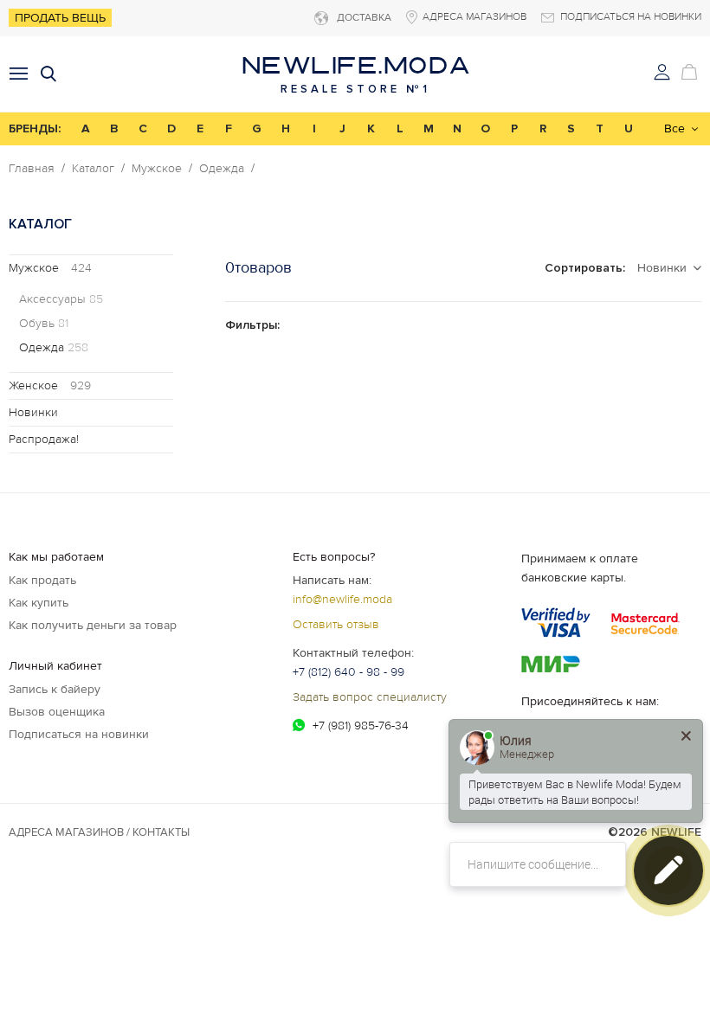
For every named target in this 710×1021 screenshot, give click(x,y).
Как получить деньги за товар (93, 625)
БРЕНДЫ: (35, 128)
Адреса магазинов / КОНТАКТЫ (99, 832)
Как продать (42, 580)
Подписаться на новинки (79, 734)
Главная (32, 169)
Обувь (43, 324)
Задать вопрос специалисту (370, 697)
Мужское (157, 169)
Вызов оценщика (57, 711)
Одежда (221, 169)
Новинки (33, 412)
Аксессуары (61, 299)
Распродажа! (44, 439)
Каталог (93, 169)
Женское (50, 385)
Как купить (38, 602)
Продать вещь (60, 17)
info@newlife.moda (342, 599)
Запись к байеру (54, 689)
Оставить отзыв (336, 624)
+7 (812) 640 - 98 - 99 (348, 672)
